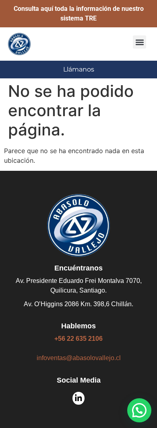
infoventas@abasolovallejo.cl (79, 357)
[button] (139, 42)
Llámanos (78, 69)
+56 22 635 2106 (78, 338)
